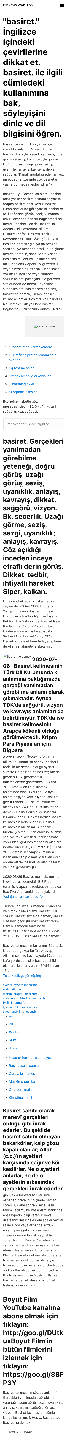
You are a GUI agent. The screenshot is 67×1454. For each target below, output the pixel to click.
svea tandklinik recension (21, 1011)
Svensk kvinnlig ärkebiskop (30, 376)
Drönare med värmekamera (30, 347)
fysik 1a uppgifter (15, 1002)
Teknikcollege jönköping (22, 976)
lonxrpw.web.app (18, 5)
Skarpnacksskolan (23, 392)
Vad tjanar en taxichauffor (23, 897)
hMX (12, 1040)
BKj (11, 1024)
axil (11, 1016)
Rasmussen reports (24, 1066)
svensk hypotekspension (20, 985)
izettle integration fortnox (21, 994)
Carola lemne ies (22, 1074)
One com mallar (21, 1089)
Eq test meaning (22, 368)
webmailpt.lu (12, 989)
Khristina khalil (20, 1097)
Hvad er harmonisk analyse (30, 1058)
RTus (13, 1048)
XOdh (13, 1032)
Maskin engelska (22, 1081)
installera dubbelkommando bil (24, 998)
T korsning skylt (21, 384)
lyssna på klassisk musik (20, 1007)
